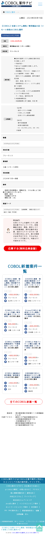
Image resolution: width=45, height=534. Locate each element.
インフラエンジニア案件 (28, 504)
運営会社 (30, 493)
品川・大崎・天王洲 (10, 212)
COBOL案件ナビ (16, 6)
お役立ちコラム (16, 496)
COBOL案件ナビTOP (14, 486)
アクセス (35, 489)
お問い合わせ (25, 489)
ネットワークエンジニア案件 (17, 507)
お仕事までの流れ (31, 486)
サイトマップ (29, 496)
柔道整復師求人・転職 (30, 511)
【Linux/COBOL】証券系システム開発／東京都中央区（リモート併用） (32, 313)
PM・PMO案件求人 (11, 511)
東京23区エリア (35, 209)
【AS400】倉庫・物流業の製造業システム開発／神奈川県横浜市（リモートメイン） (32, 283)
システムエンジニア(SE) (11, 143)
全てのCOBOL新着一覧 (23, 401)
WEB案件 (34, 507)
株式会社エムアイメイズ (22, 500)
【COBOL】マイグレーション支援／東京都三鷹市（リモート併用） (12, 313)
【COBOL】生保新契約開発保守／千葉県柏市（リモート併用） (12, 345)
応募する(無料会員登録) (22, 248)
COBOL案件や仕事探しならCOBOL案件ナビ (25, 532)
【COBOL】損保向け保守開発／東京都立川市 (12, 375)
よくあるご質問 (11, 489)
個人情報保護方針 (17, 493)
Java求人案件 (11, 504)
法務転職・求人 (22, 514)
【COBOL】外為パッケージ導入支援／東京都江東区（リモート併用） (32, 345)
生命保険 (24, 209)
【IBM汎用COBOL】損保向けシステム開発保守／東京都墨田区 (32, 376)
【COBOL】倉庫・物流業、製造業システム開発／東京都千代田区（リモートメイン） (12, 283)
